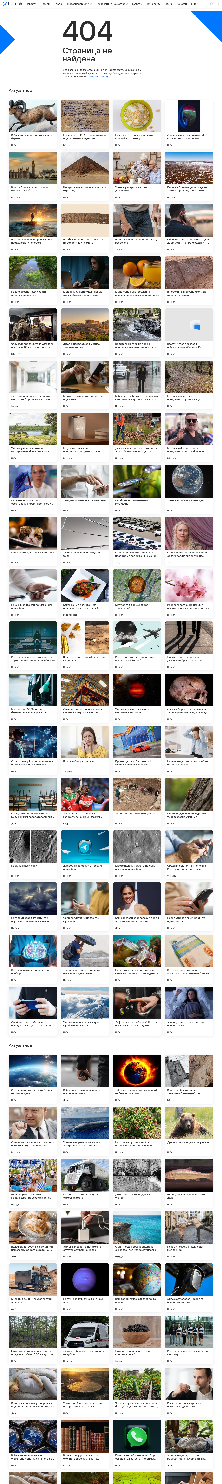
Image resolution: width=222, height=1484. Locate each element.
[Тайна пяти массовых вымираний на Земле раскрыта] (137, 1287)
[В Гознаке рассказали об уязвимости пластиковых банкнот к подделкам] (189, 959)
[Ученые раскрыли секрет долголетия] (137, 176)
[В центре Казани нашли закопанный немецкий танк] (189, 1287)
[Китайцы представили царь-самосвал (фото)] (85, 1392)
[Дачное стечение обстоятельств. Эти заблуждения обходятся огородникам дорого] (137, 437)
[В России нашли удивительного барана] (33, 124)
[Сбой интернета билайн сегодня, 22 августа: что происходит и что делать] (189, 228)
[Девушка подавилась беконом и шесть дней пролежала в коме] (33, 385)
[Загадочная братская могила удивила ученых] (85, 332)
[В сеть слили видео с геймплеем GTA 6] (137, 1220)
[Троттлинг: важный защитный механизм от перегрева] (85, 1220)
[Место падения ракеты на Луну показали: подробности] (137, 854)
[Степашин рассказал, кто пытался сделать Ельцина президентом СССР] (33, 1340)
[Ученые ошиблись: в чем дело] (189, 489)
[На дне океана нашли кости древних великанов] (33, 280)
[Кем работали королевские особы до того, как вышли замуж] (137, 906)
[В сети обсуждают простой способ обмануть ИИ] (189, 1063)
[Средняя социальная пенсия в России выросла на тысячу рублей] (189, 854)
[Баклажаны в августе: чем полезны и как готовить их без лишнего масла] (85, 593)
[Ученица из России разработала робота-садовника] (137, 1167)
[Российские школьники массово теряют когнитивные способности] (33, 645)
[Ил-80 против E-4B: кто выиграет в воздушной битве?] (137, 645)
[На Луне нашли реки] (33, 854)
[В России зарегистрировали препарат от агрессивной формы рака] (85, 1167)
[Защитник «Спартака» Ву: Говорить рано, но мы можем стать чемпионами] (85, 802)
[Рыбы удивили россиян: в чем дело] (189, 1392)
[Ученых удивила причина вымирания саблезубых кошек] (33, 437)
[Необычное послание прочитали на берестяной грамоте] (85, 228)
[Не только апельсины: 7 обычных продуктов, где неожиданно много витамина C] (33, 1167)
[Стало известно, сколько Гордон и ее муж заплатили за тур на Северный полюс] (189, 541)
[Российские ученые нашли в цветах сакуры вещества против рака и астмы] (189, 593)
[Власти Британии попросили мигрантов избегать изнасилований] (33, 176)
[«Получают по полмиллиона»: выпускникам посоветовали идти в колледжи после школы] (33, 802)
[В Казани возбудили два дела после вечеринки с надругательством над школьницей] (85, 1287)
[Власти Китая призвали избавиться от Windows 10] (189, 332)
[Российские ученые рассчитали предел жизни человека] (33, 228)
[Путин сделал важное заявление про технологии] (189, 1115)
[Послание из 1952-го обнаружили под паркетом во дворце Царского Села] (85, 124)
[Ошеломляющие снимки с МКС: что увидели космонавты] (189, 124)
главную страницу (97, 76)
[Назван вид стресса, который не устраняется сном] (189, 750)
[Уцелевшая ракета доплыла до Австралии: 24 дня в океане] (85, 1340)
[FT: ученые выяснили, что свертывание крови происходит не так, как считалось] (33, 489)
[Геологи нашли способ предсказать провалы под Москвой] (189, 385)
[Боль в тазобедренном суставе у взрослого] (137, 228)
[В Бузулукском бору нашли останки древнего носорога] (189, 1220)
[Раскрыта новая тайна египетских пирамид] (85, 176)
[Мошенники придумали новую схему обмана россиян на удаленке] (85, 280)
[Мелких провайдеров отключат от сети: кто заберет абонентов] (137, 1115)
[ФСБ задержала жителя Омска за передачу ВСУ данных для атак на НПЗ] (33, 332)
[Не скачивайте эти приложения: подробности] (33, 593)
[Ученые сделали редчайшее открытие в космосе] (137, 698)
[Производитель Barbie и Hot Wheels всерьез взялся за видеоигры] (137, 750)
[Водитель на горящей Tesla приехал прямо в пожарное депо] (137, 332)
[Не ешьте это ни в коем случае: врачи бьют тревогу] (137, 124)
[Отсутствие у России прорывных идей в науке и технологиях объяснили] (33, 750)
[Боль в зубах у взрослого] (85, 750)
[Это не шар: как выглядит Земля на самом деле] (33, 1287)
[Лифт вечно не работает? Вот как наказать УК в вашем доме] (137, 1011)
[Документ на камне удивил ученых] (137, 1392)
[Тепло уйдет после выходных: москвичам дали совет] (85, 959)
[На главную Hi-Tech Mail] (14, 4)
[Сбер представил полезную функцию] (85, 906)
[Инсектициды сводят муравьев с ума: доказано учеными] (189, 802)
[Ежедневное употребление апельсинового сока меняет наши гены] (137, 280)
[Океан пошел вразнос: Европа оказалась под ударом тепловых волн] (137, 1444)
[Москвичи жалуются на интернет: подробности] (85, 385)
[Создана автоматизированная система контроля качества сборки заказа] (85, 698)
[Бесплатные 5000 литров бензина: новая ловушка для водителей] (33, 698)
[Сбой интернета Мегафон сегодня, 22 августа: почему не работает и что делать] (33, 1011)
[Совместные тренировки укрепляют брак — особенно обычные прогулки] (189, 645)
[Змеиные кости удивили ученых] (137, 802)
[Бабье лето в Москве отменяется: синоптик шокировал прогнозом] (137, 385)
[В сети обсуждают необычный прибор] (33, 959)
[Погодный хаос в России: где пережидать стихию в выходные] (33, 906)
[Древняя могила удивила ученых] (189, 1340)
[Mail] (5, 4)
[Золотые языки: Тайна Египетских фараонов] (85, 645)
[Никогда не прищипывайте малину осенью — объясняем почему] (137, 1340)
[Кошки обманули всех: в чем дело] (33, 541)
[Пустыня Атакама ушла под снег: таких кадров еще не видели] (189, 176)
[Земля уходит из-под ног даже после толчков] (189, 1011)
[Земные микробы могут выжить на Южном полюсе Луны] (85, 1063)
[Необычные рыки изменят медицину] (137, 489)
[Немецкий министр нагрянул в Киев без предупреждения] (137, 1063)
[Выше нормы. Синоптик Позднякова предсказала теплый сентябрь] (33, 1392)
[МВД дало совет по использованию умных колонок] (85, 437)
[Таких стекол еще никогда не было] (85, 541)
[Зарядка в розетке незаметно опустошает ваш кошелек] (85, 1444)
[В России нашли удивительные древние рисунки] (189, 280)
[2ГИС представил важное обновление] (33, 1115)
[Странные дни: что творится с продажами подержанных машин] (137, 541)
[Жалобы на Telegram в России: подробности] (85, 854)
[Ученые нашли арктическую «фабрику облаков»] (85, 1011)
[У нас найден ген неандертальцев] (33, 1220)
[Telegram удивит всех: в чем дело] (85, 489)
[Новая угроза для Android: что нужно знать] (189, 906)
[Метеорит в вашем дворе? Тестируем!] (137, 593)
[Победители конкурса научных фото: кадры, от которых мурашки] (137, 959)
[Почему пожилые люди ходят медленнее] (189, 1444)
